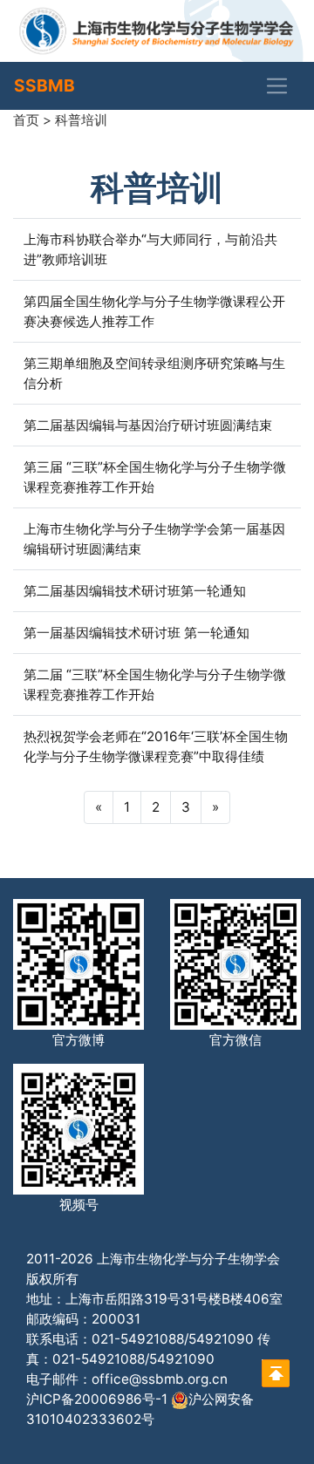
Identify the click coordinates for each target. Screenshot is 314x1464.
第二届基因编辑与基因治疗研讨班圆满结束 (148, 425)
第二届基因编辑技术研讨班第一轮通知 (135, 590)
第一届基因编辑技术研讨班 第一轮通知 (136, 632)
